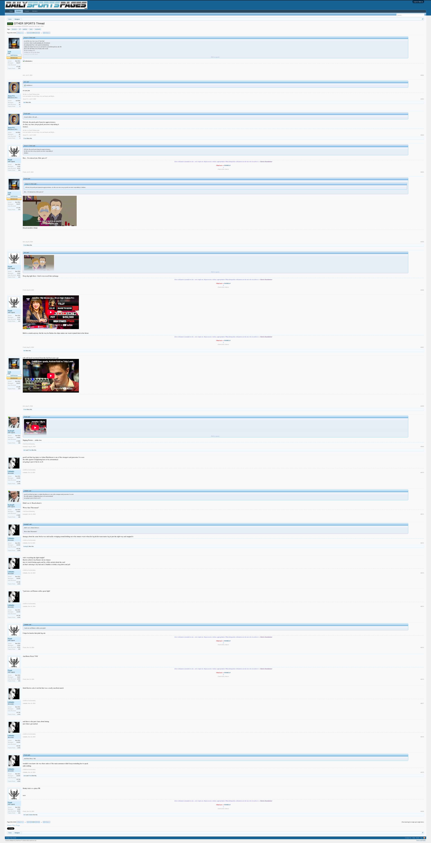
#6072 (422, 543)
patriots (25, 29)
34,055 (18, 478)
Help (413, 838)
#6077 (422, 703)
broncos (14, 29)
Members (34, 11)
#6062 (422, 99)
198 (19, 443)
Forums (27, 11)
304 (33, 32)
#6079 (422, 772)
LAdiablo (11, 471)
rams (31, 29)
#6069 (422, 446)
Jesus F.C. (11, 96)
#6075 (422, 647)
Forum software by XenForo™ (20, 840)
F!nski (25, 138)
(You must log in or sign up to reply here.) (413, 822)
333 (44, 32)
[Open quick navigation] (422, 19)
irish (36, 26)
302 (28, 32)
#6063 (422, 135)
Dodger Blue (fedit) (11, 838)
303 (31, 32)
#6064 (422, 172)
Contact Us (408, 838)
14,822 (18, 437)
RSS (424, 838)
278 (19, 68)
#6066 (422, 290)
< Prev (18, 32)
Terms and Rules (421, 840)
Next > (48, 32)
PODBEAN (227, 165)
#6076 (422, 679)
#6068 (422, 406)
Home (11, 11)
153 (19, 170)
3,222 (18, 166)
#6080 (422, 811)
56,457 (18, 63)
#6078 (422, 736)
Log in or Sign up (418, 1)
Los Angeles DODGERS (21, 26)
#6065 (422, 241)
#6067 (422, 347)
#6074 (422, 606)
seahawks (38, 29)
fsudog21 (11, 431)
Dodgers (18, 11)
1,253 (18, 483)
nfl (19, 29)
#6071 (422, 514)
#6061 (422, 75)
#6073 (422, 573)
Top (421, 838)
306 (39, 32)
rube (24, 775)
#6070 (422, 472)
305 (36, 32)
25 (19, 102)
